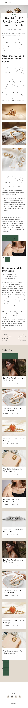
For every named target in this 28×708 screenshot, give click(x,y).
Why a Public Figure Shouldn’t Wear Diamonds (7, 337)
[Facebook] (12, 696)
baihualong (10, 29)
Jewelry (14, 14)
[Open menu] (24, 2)
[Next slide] (14, 238)
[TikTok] (8, 696)
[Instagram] (20, 696)
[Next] (14, 356)
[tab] (7, 258)
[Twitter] (16, 696)
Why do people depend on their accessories (22, 337)
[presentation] (14, 367)
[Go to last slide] (6, 238)
